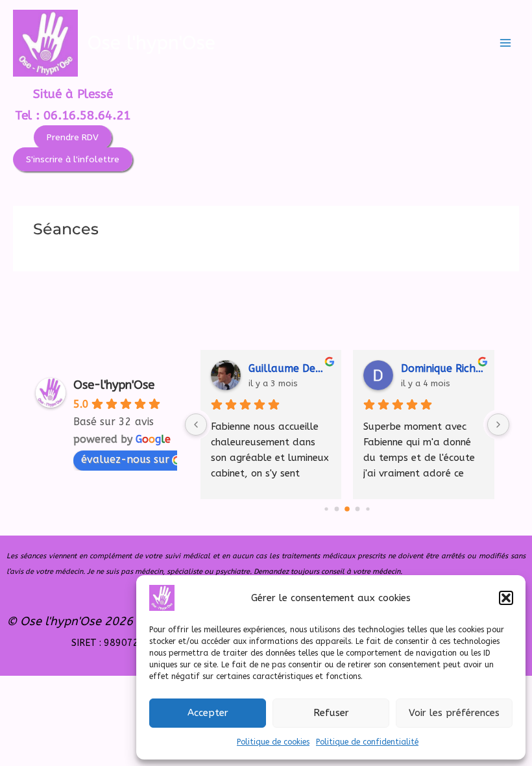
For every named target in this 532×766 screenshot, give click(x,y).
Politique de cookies (273, 742)
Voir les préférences (454, 713)
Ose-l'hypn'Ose (113, 385)
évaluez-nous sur (125, 459)
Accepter (207, 713)
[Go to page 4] (368, 508)
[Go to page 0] (326, 508)
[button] (506, 597)
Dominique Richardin (442, 368)
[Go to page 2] (347, 509)
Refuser (331, 713)
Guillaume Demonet (289, 368)
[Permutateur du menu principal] (505, 42)
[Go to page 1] (337, 508)
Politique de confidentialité (367, 742)
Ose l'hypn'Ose (151, 43)
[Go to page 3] (358, 508)
